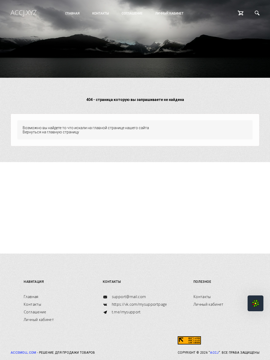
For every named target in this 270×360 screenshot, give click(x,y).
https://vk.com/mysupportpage (138, 304)
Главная (72, 13)
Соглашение (132, 13)
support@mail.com (128, 296)
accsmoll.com (23, 352)
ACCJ (214, 352)
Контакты (100, 13)
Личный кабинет (169, 13)
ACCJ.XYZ (24, 12)
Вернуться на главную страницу (51, 132)
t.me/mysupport (125, 311)
